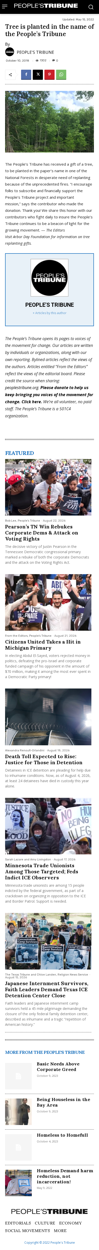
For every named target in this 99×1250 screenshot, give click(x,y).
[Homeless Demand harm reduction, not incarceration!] (18, 1183)
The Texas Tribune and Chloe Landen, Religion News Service (46, 974)
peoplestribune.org (21, 387)
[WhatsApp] (61, 75)
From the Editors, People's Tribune (28, 635)
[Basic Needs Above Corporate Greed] (18, 1076)
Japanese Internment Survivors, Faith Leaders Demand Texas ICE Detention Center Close (46, 989)
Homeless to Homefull (62, 1135)
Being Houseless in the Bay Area (63, 1102)
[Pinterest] (49, 75)
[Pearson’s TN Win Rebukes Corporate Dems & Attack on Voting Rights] (48, 487)
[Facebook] (26, 75)
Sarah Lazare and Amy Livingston (28, 859)
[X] (38, 75)
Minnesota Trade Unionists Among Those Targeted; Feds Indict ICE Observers (41, 871)
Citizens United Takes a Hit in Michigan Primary (43, 645)
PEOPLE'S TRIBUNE (35, 52)
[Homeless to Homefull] (18, 1147)
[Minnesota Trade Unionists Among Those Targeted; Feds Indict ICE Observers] (48, 826)
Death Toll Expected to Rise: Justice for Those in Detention (43, 759)
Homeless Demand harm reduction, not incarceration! (65, 1176)
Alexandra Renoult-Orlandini (24, 750)
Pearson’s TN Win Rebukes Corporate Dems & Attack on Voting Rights (41, 532)
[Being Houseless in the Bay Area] (18, 1112)
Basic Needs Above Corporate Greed (58, 1066)
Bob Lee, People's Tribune (22, 520)
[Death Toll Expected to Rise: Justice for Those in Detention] (48, 716)
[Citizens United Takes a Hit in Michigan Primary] (48, 602)
